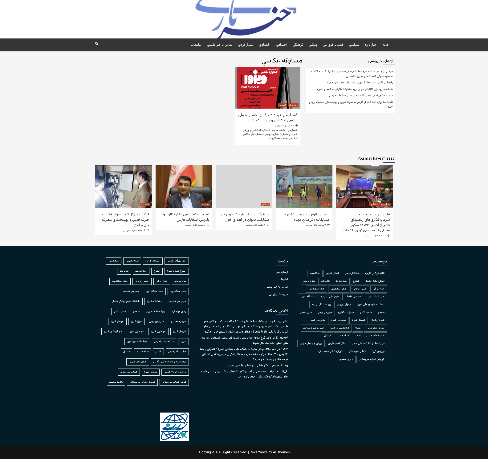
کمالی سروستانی (357, 351)
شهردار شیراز (358, 320)
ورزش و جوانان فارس (311, 343)
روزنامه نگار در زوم (321, 304)
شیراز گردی (245, 45)
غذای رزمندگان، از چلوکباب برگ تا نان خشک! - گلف (257, 321)
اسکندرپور (315, 273)
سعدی (381, 312)
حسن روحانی (360, 289)
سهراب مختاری (346, 312)
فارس (357, 336)
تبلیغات (196, 45)
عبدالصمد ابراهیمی (339, 328)
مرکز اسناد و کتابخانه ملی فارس (368, 343)
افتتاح (356, 281)
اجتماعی (281, 45)
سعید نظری (366, 312)
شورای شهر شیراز (375, 328)
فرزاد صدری (343, 336)
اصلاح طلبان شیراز (374, 281)
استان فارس (332, 273)
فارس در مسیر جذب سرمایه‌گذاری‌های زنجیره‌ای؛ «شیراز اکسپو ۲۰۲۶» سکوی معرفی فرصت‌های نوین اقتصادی (352, 74)
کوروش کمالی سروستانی (371, 359)
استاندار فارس (352, 273)
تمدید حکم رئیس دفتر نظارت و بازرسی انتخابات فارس (361, 96)
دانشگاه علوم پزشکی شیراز (370, 304)
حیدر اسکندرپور (317, 289)
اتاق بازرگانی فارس (374, 273)
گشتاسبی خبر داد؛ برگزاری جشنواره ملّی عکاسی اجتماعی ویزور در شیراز (268, 117)
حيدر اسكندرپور (339, 289)
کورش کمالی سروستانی (330, 351)
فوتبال (327, 336)
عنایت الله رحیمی (375, 336)
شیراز (358, 328)
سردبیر (278, 125)
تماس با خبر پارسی (220, 45)
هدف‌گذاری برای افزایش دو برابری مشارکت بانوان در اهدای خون (355, 89)
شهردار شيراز (377, 320)
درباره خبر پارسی (278, 294)
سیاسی (354, 45)
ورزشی (313, 45)
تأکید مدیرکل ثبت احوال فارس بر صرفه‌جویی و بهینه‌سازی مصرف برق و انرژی (351, 104)
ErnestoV (282, 338)
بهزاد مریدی (309, 281)
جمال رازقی (378, 289)
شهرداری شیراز (317, 320)
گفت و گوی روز (333, 45)
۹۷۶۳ (284, 349)
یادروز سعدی (346, 359)
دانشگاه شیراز (308, 297)
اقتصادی (264, 45)
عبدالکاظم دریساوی (313, 328)
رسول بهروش (344, 304)
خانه (386, 45)
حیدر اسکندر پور (376, 297)
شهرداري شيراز (338, 320)
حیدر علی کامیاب (330, 297)
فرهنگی (298, 45)
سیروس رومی (325, 312)
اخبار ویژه (371, 45)
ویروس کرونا (378, 351)
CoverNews (258, 452)
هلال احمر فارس (337, 343)
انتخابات (325, 281)
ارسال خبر (282, 272)
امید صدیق (341, 281)
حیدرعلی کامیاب (353, 297)
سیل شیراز (306, 312)
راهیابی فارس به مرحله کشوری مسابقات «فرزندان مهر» (360, 83)
